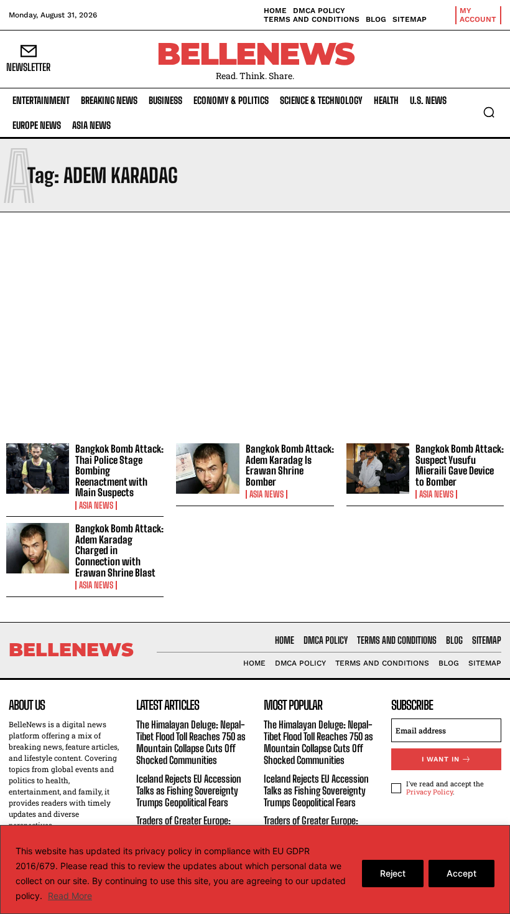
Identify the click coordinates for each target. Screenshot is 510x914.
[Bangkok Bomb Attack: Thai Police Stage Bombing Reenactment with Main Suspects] (37, 468)
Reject (393, 873)
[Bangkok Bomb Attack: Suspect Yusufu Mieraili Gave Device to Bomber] (377, 468)
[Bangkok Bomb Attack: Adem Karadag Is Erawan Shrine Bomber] (207, 468)
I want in (441, 759)
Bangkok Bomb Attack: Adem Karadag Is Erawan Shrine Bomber (290, 465)
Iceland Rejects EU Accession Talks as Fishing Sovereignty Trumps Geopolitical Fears (188, 790)
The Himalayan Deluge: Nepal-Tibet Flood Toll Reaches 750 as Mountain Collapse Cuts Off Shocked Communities (191, 742)
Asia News (96, 505)
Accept (461, 873)
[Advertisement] (255, 324)
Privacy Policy (429, 791)
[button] (488, 112)
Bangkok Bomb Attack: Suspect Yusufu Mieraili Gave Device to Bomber (459, 465)
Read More (70, 895)
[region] (255, 869)
